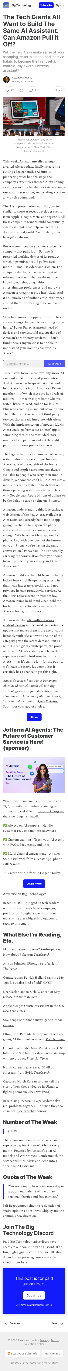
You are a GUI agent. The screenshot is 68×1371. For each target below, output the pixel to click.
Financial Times (37, 1058)
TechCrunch (42, 954)
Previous (14, 1323)
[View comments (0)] (21, 90)
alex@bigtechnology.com (37, 918)
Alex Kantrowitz (22, 77)
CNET (47, 982)
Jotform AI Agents (50, 811)
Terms (55, 1340)
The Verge (10, 968)
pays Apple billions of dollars (40, 495)
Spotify (8, 706)
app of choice (34, 706)
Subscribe (46, 5)
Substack (15, 1363)
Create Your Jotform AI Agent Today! (34, 873)
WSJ (46, 1091)
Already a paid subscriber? (34, 1305)
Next (55, 1323)
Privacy (44, 1340)
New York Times (14, 1011)
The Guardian (55, 1039)
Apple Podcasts (47, 701)
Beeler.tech (25, 1111)
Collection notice (34, 1344)
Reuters (32, 997)
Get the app (52, 1353)
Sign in (60, 5)
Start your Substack (24, 1353)
